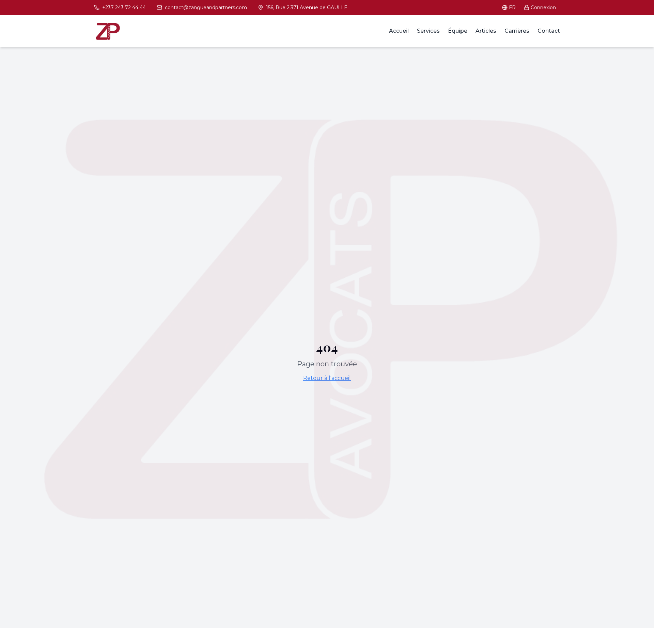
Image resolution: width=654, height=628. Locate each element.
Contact (549, 31)
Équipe (457, 31)
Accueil (399, 31)
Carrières (516, 31)
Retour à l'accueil (327, 378)
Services (428, 31)
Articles (486, 31)
